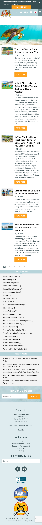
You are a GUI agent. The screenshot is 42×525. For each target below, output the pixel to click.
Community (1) (8, 279)
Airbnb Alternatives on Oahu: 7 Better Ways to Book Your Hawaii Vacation (21, 365)
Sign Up (34, 396)
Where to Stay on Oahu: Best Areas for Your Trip (20, 360)
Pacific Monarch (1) (10, 327)
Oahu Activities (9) (10, 311)
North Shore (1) (9, 308)
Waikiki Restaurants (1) (12, 343)
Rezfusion (19, 521)
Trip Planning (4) (9, 336)
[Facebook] (17, 469)
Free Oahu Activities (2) (12, 286)
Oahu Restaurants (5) (11, 314)
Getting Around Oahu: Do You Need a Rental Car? (20, 376)
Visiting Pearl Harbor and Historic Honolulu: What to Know (27, 227)
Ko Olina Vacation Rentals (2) (14, 305)
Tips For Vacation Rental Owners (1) (17, 333)
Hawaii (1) (7, 295)
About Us (21, 448)
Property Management (21, 446)
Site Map (21, 451)
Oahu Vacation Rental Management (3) (18, 320)
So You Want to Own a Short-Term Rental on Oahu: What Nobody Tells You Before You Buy (21, 371)
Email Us (21, 430)
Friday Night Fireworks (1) (13, 289)
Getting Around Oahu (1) (12, 292)
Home (21, 441)
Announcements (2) (10, 276)
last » (36, 267)
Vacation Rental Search (21, 443)
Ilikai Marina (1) (9, 298)
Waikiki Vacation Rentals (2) (13, 346)
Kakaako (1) (7, 301)
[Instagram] (24, 469)
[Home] (6, 13)
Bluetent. (31, 521)
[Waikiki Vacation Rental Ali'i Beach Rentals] (35, 12)
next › (31, 267)
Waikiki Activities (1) (10, 339)
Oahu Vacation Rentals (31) (13, 324)
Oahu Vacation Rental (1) (12, 317)
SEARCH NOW (21, 7)
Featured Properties (11, 282)
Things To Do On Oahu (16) (13, 330)
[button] (21, 4)
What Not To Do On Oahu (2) (14, 349)
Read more (20, 74)
